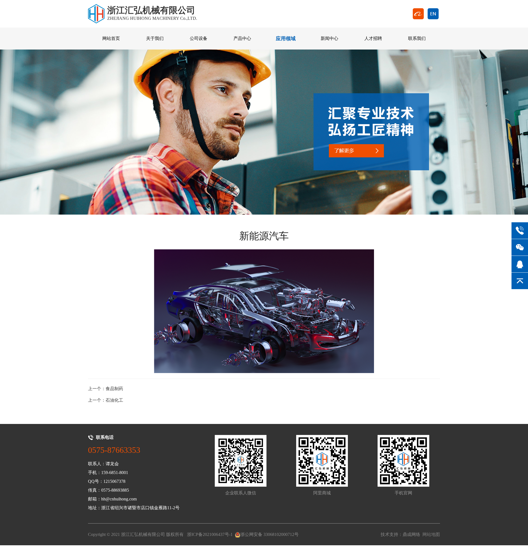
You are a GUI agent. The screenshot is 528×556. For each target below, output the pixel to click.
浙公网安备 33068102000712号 (269, 534)
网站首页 (111, 38)
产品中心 (242, 38)
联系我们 (417, 38)
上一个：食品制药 (105, 388)
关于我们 (155, 38)
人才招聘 (373, 38)
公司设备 (198, 38)
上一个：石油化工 (105, 400)
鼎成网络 (411, 534)
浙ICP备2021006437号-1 (210, 534)
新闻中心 (329, 38)
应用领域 (286, 38)
